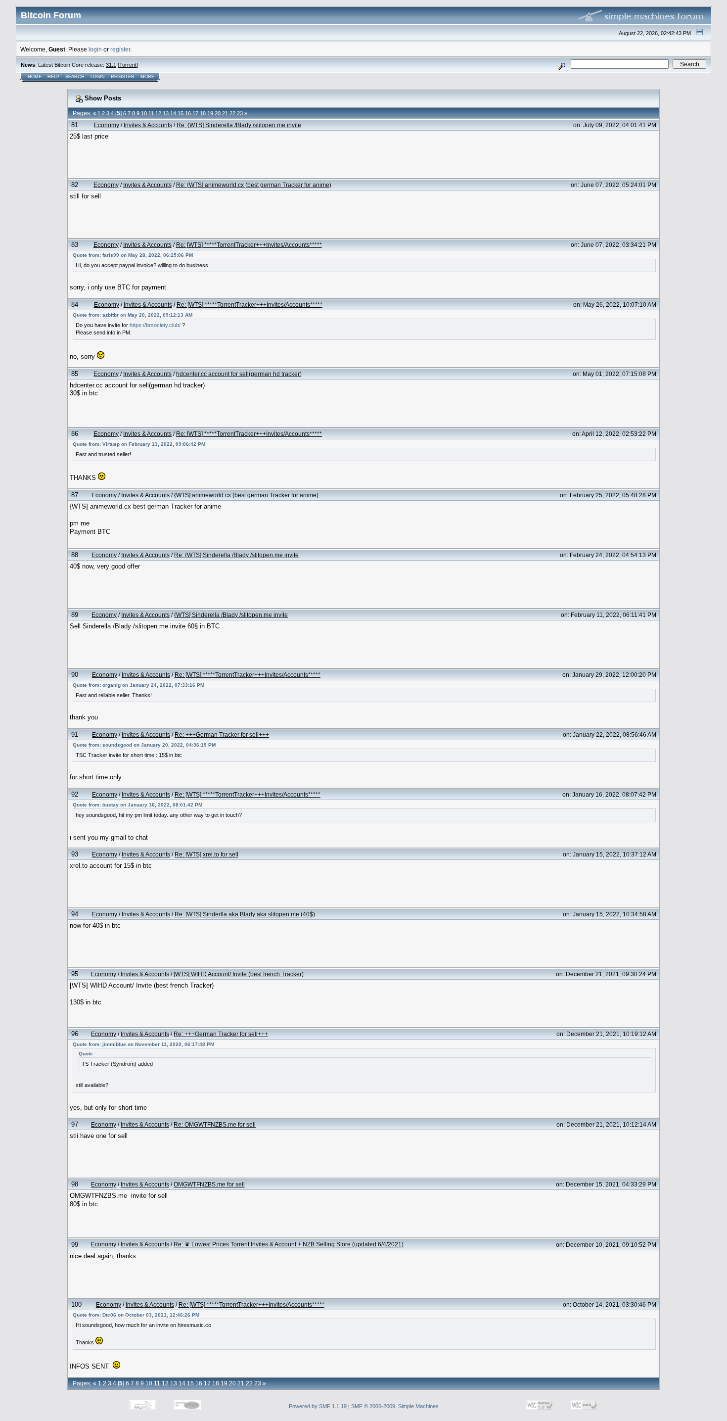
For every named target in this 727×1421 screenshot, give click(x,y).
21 (225, 113)
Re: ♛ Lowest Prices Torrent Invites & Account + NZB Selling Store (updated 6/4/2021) (289, 1244)
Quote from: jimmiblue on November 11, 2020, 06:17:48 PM (143, 1044)
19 (210, 113)
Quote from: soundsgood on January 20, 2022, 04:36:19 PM (144, 745)
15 (180, 113)
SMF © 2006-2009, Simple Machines (395, 1406)
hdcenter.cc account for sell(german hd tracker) (239, 374)
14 (173, 113)
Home (35, 76)
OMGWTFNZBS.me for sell (209, 1184)
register (120, 49)
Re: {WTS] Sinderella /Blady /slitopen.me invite (239, 125)
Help (53, 76)
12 (158, 113)
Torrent (127, 65)
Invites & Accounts (148, 125)
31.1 (111, 65)
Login (98, 76)
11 (151, 113)
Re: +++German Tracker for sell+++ (222, 734)
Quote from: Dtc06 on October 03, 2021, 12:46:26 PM (136, 1315)
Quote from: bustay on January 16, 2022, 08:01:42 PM (137, 804)
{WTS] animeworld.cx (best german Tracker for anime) (246, 495)
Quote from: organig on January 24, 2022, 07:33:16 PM (138, 685)
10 (144, 113)
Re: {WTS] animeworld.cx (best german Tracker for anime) (253, 185)
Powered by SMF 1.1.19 (318, 1406)
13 (166, 113)
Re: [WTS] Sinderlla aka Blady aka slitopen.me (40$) (245, 914)
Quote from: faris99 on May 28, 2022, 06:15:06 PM (133, 255)
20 (218, 113)
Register (123, 76)
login (95, 49)
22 (232, 113)
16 (188, 113)
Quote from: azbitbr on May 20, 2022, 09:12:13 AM (132, 315)
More (147, 76)
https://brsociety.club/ (155, 325)
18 (203, 113)
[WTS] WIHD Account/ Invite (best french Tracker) (239, 974)
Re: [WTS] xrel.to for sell (206, 854)
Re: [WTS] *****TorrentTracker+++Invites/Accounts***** (249, 244)
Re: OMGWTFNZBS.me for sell (215, 1124)
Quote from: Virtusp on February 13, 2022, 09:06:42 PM (139, 444)
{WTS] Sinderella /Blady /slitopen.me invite (231, 615)
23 (240, 113)
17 (195, 113)
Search (75, 76)
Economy (106, 125)
